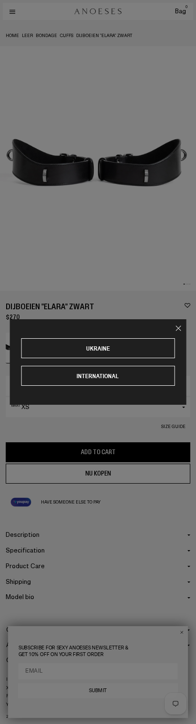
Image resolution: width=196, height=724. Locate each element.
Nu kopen (98, 473)
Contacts (20, 660)
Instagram (18, 679)
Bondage (46, 35)
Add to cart (98, 452)
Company (20, 629)
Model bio (20, 596)
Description (22, 534)
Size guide (173, 426)
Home (12, 35)
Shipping (18, 581)
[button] (184, 284)
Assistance (22, 644)
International (98, 376)
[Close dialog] (182, 632)
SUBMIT (98, 691)
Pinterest (17, 696)
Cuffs (66, 35)
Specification (25, 550)
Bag (181, 11)
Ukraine (98, 348)
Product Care (25, 566)
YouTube (16, 704)
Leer (27, 35)
